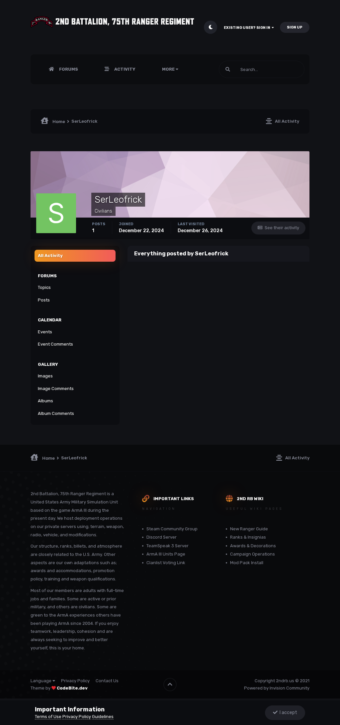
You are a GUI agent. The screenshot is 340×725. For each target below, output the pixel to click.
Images (45, 375)
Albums (45, 400)
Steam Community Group (172, 528)
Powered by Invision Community (276, 688)
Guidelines (103, 716)
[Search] (228, 69)
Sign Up (294, 27)
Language (41, 680)
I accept (287, 712)
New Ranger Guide (249, 528)
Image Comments (56, 388)
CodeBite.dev (72, 688)
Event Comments (55, 344)
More (168, 69)
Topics (44, 287)
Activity (124, 69)
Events (45, 331)
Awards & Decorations (253, 545)
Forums (68, 69)
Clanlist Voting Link (165, 562)
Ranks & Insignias (248, 537)
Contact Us (107, 680)
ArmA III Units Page (165, 554)
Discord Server (161, 537)
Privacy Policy (75, 680)
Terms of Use (48, 716)
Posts (44, 299)
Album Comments (56, 413)
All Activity (50, 255)
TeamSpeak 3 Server (167, 545)
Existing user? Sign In (248, 28)
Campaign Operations (252, 554)
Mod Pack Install (246, 562)
